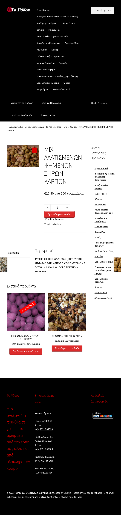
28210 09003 (46, 449)
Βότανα (40, 29)
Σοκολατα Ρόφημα (46, 69)
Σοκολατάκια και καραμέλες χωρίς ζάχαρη (57, 76)
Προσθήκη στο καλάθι (59, 214)
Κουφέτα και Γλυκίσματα (48, 43)
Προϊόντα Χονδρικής (21, 115)
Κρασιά (66, 82)
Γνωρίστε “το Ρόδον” (21, 102)
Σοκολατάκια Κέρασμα (48, 82)
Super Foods (69, 23)
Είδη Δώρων (42, 89)
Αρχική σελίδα (16, 126)
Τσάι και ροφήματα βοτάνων (50, 56)
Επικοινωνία (48, 115)
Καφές (55, 49)
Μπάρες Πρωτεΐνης (46, 63)
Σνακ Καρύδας (72, 43)
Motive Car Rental (48, 496)
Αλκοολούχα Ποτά (61, 89)
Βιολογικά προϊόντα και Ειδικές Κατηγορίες (57, 16)
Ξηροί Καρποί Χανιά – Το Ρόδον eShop (43, 126)
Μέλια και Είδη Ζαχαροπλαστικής (52, 36)
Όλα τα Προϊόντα (51, 102)
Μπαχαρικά (54, 29)
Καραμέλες (42, 49)
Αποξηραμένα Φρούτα (47, 23)
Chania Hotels (71, 492)
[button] (34, 150)
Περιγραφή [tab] (13, 252)
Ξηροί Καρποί (43, 10)
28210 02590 (46, 429)
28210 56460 (47, 460)
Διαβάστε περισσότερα (26, 351)
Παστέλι (63, 63)
